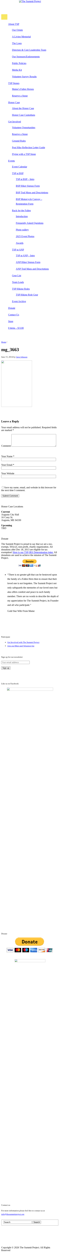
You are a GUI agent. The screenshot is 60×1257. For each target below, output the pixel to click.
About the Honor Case (23, 108)
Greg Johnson (21, 357)
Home (3, 342)
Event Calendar (19, 166)
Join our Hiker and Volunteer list (20, 646)
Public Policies (19, 63)
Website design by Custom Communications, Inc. (35, 1244)
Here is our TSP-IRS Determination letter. (33, 552)
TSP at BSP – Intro (25, 179)
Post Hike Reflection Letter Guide (28, 147)
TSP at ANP (18, 249)
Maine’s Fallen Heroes (23, 89)
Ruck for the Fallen (21, 210)
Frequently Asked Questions (29, 223)
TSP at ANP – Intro (25, 255)
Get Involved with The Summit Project (23, 642)
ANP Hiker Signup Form (28, 262)
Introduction (22, 216)
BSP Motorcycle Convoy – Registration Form (29, 201)
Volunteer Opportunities (23, 127)
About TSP (13, 24)
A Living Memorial (21, 36)
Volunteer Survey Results (24, 76)
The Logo (17, 43)
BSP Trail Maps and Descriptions (32, 192)
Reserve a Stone (20, 95)
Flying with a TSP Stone (24, 154)
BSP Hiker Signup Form (28, 186)
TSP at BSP (18, 173)
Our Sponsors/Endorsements (26, 56)
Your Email (7, 465)
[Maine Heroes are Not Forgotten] (30, 1)
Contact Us (13, 314)
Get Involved (14, 121)
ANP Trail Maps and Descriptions (32, 269)
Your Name (7, 456)
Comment (6, 445)
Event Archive (19, 301)
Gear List (16, 275)
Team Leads (18, 282)
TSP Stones (13, 83)
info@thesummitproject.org (12, 1214)
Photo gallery (22, 229)
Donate (11, 308)
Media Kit (17, 70)
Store (10, 321)
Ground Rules (19, 140)
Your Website (7, 473)
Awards (19, 243)
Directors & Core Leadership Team (29, 50)
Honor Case (14, 102)
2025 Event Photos (25, 236)
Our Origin (17, 30)
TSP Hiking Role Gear (27, 294)
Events (11, 160)
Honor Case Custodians (23, 115)
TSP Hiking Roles (21, 289)
